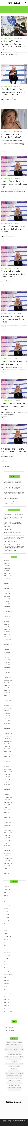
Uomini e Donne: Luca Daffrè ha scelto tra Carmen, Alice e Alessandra (13, 406)
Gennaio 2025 (7, 609)
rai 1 (21, 1075)
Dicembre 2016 (7, 855)
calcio (14, 1042)
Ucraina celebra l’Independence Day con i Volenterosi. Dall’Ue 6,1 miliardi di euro (14, 493)
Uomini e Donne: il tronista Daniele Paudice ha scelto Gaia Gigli (14, 184)
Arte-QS (6, 895)
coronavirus (8, 1049)
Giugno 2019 (7, 779)
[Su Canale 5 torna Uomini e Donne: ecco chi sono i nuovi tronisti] (14, 301)
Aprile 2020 (7, 754)
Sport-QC (6, 999)
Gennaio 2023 (7, 670)
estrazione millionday (14, 1051)
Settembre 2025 (8, 588)
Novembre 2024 (8, 614)
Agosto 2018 (7, 804)
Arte (5, 892)
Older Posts (5, 466)
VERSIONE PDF (8, 1015)
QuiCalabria (7, 952)
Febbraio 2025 (7, 606)
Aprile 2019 (7, 784)
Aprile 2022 (7, 693)
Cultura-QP (7, 917)
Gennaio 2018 (7, 822)
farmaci (12, 1056)
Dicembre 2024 (8, 611)
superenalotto (11, 1087)
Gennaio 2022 (7, 700)
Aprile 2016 (7, 876)
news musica (17, 1066)
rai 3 (12, 1078)
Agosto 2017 (7, 835)
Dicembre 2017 (7, 825)
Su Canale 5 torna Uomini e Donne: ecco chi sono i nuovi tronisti (13, 319)
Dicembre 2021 (7, 703)
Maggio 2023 (7, 659)
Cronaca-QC (7, 902)
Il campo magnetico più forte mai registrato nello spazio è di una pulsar (13, 517)
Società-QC (7, 980)
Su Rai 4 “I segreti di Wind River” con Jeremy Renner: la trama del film (13, 549)
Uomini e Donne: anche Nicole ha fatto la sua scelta (14, 362)
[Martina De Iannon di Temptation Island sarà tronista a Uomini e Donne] (14, 119)
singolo (17, 1085)
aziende (9, 1042)
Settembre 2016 (8, 863)
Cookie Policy (8, 1121)
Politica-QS (7, 949)
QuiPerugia (7, 955)
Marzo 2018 (7, 817)
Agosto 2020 (7, 743)
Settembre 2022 (8, 680)
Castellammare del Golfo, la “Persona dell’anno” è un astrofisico (13, 515)
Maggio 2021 (7, 721)
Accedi (5, 1025)
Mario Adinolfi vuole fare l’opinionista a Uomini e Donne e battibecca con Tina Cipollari (13, 45)
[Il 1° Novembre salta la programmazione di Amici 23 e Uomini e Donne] (14, 256)
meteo (19, 1059)
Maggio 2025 (7, 598)
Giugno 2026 (7, 565)
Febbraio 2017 (7, 850)
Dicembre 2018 (7, 794)
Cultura (6, 911)
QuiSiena (6, 958)
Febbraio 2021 (7, 728)
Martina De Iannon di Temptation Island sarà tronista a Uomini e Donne (12, 137)
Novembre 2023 (8, 644)
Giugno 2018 (7, 810)
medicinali (13, 1059)
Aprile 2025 (7, 601)
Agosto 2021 (7, 713)
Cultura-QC (7, 914)
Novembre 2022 (8, 675)
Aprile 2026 (7, 570)
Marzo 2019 (7, 787)
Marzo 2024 (7, 634)
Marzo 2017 (7, 848)
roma (20, 1083)
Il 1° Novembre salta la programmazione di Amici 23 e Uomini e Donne (14, 274)
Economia (6, 924)
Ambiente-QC (7, 889)
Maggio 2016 (7, 873)
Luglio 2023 (7, 654)
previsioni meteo (10, 1073)
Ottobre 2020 (7, 738)
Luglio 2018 (7, 807)
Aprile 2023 (7, 662)
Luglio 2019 (7, 776)
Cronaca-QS (7, 908)
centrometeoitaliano (11, 1044)
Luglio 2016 (7, 868)
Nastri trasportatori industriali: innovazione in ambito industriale (12, 523)
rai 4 (16, 1078)
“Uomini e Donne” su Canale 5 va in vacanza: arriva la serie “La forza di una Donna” (13, 92)
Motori (6, 939)
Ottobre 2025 (7, 586)
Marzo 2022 (7, 695)
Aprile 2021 (7, 723)
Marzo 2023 (7, 665)
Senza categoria (8, 974)
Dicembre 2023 (7, 642)
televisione (11, 1090)
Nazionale (3, 38)
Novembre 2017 (8, 827)
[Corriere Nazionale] (14, 3)
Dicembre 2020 (8, 733)
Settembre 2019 (8, 771)
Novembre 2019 (8, 766)
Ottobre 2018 (7, 799)
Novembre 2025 (8, 583)
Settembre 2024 (8, 619)
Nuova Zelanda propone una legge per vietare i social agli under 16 (13, 488)
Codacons (12, 1047)
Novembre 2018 (8, 797)
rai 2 (8, 1078)
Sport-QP (6, 1002)
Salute (5, 961)
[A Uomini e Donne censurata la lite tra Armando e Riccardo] (14, 434)
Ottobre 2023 (7, 647)
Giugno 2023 (7, 657)
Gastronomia (7, 936)
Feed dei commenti (9, 1030)
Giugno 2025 (7, 596)
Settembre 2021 (8, 710)
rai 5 (20, 1078)
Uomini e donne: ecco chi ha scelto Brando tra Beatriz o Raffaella (13, 229)
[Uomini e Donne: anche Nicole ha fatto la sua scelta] (14, 346)
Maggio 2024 (7, 629)
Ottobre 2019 (7, 769)
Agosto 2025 (7, 591)
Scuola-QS (6, 971)
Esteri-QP (6, 933)
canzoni (20, 1042)
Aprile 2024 (7, 631)
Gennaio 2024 (7, 639)
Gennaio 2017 (7, 853)
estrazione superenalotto (14, 1054)
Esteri (5, 930)
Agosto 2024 (7, 621)
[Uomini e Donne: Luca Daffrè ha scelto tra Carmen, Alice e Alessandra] (14, 389)
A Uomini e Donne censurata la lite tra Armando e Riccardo (13, 450)
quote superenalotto (12, 1075)
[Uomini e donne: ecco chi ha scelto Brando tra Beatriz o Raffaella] (14, 211)
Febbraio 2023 (7, 667)
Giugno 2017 (7, 840)
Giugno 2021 (7, 718)
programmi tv (19, 1073)
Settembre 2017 (8, 832)
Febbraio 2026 (7, 576)
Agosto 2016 (7, 866)
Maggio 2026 (7, 568)
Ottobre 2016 (7, 860)
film (17, 1056)
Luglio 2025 (7, 593)
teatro (19, 1087)
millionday (14, 1061)
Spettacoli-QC (7, 986)
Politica (6, 946)
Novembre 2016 (8, 858)
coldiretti (19, 1047)
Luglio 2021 (7, 715)
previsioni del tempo (14, 1071)
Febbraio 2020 (7, 759)
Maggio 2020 (7, 751)
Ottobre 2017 (7, 830)
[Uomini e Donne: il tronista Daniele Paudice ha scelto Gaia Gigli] (14, 166)
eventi (6, 1056)
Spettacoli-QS (7, 993)
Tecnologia (7, 1008)
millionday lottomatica (11, 1063)
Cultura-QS (7, 920)
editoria (21, 1049)
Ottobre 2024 (7, 616)
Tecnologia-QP (8, 1011)
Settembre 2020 (8, 741)
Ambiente (6, 886)
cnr (7, 1047)
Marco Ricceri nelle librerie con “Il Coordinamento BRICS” (13, 540)
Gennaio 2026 (7, 578)
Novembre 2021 (8, 705)
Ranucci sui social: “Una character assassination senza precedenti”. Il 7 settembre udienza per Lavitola (13, 482)
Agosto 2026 (7, 560)
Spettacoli (9, 38)
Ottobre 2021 (7, 708)
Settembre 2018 (8, 802)
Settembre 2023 (8, 649)
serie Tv (11, 1085)
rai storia (17, 1080)
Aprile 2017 (7, 845)
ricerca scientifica (12, 1083)
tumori (18, 1090)
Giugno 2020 (7, 748)
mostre (21, 1063)
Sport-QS (6, 1005)
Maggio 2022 (7, 690)
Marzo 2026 (7, 573)
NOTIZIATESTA (14, 1068)
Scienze (6, 964)
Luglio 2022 (7, 685)
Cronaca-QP (7, 905)
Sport (5, 996)
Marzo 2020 (7, 756)
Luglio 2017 (7, 838)
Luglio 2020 (7, 746)
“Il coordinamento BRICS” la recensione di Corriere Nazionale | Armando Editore (14, 539)
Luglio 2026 (7, 563)
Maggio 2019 (7, 782)
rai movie (11, 1080)
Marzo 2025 (7, 603)
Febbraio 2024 (7, 637)
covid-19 (15, 1049)
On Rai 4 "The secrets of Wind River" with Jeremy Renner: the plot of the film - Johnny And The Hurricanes (14, 546)
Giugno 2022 (7, 687)
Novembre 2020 (8, 736)
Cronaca (6, 898)
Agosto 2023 (7, 652)
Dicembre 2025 (8, 581)
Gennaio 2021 (7, 731)
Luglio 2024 (7, 624)
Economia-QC (7, 927)
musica (10, 1066)
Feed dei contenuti (8, 1027)
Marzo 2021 (7, 726)
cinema (20, 1044)
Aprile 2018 (7, 815)
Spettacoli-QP (7, 989)
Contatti (14, 1106)
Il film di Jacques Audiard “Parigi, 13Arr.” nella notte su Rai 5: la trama (14, 497)
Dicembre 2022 (7, 672)
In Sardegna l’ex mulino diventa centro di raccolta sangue (14, 532)
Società (6, 977)
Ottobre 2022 (7, 677)
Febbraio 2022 (7, 698)
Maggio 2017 (7, 843)
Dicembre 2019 (7, 764)
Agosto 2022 (7, 682)
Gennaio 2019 (7, 792)
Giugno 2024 (7, 626)
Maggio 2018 (7, 812)
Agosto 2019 (7, 774)
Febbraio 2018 (7, 820)
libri (8, 1059)
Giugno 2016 (7, 871)
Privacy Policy (14, 1109)
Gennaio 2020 (7, 761)
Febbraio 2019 (7, 789)
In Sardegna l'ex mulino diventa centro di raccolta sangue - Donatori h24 (13, 530)
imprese (21, 1056)
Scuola (5, 967)
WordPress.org (8, 1032)
